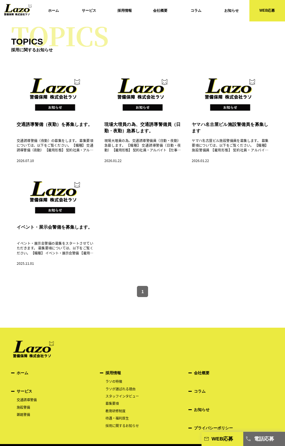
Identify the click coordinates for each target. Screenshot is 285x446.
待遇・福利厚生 (117, 418)
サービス (89, 10)
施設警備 (23, 407)
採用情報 (124, 10)
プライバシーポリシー (213, 428)
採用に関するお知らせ (123, 425)
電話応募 (264, 439)
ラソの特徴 (113, 381)
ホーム (53, 10)
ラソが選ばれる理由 (122, 388)
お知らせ (231, 10)
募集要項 (112, 403)
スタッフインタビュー (122, 396)
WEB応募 (267, 10)
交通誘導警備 (27, 399)
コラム (196, 10)
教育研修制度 (115, 410)
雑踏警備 (23, 414)
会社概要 (160, 10)
